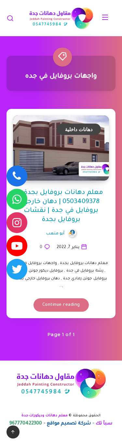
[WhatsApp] (17, 199)
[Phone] (17, 176)
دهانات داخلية (79, 129)
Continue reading (61, 305)
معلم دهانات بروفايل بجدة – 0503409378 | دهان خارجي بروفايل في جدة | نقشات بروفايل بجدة (61, 206)
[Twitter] (17, 269)
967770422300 (25, 423)
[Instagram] (17, 222)
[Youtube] (17, 245)
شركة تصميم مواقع (69, 423)
